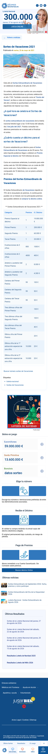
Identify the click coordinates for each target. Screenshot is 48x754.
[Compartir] (37, 5)
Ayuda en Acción (29, 687)
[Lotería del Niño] (32, 750)
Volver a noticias (12, 37)
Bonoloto (8, 468)
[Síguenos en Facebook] (41, 5)
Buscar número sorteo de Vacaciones (18, 371)
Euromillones (10, 442)
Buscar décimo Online (24, 570)
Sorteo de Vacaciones (15, 385)
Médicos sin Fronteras (10, 687)
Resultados (21, 743)
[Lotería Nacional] (13, 750)
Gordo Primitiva (11, 455)
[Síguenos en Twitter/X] (45, 5)
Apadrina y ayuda (10, 693)
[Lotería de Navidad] (22, 750)
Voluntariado (25, 693)
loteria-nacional (12, 381)
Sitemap (33, 720)
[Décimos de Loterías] (4, 750)
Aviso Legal (16, 720)
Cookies (25, 720)
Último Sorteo (8, 743)
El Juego (33, 743)
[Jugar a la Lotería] (43, 750)
